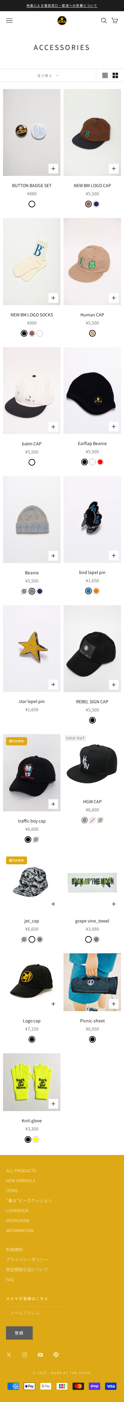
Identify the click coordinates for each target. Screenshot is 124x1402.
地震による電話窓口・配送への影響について (62, 5)
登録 (19, 1333)
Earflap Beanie (92, 443)
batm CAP (32, 443)
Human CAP (92, 315)
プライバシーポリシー (27, 1259)
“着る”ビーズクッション (29, 1200)
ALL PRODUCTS (21, 1170)
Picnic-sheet (92, 1021)
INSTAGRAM (17, 1220)
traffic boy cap (32, 821)
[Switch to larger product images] (105, 75)
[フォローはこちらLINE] (56, 1355)
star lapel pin (32, 701)
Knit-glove (32, 1120)
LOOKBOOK (17, 1210)
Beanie (32, 572)
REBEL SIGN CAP (92, 701)
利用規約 (14, 1249)
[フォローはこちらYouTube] (40, 1355)
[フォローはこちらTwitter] (9, 1355)
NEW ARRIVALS (20, 1180)
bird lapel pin (92, 572)
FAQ (10, 1279)
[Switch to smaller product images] (115, 75)
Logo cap (32, 1021)
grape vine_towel (92, 921)
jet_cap (31, 921)
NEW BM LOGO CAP (92, 185)
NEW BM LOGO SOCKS (32, 315)
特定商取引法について (27, 1269)
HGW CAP (92, 801)
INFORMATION (20, 1230)
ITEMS (12, 1190)
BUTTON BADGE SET (31, 185)
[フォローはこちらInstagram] (25, 1355)
